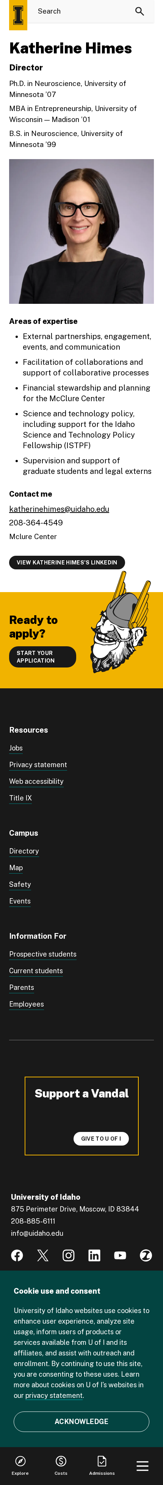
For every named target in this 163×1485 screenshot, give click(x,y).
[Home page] (18, 15)
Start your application (36, 657)
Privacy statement (38, 765)
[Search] (139, 11)
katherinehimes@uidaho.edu (59, 509)
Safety (20, 884)
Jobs (16, 748)
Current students (36, 971)
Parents (21, 987)
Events (20, 901)
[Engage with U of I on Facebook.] (17, 1255)
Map (16, 868)
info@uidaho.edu (37, 1233)
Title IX (20, 798)
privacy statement (54, 1395)
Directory (24, 851)
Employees (26, 1004)
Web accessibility (36, 781)
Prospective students (43, 954)
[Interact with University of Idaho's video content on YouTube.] (120, 1255)
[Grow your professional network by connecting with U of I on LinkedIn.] (94, 1255)
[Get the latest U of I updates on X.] (43, 1255)
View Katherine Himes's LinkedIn (67, 563)
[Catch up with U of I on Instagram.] (69, 1255)
